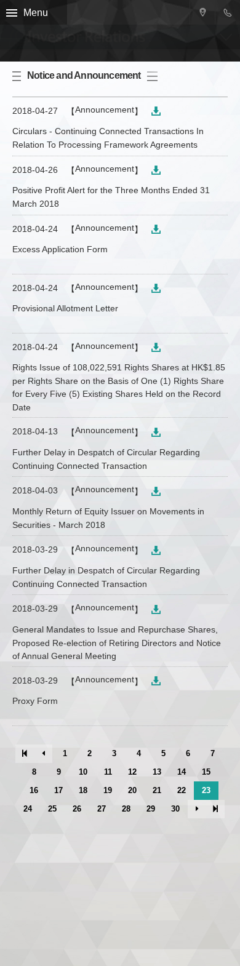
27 (101, 808)
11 (108, 771)
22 (181, 790)
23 (206, 790)
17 (58, 790)
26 (77, 808)
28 (126, 808)
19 (107, 790)
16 (34, 790)
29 (150, 808)
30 (175, 808)
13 (157, 771)
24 (27, 808)
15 (206, 771)
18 (83, 790)
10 (83, 771)
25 (52, 808)
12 (132, 771)
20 (132, 790)
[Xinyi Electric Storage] (49, 30)
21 (157, 790)
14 (181, 771)
